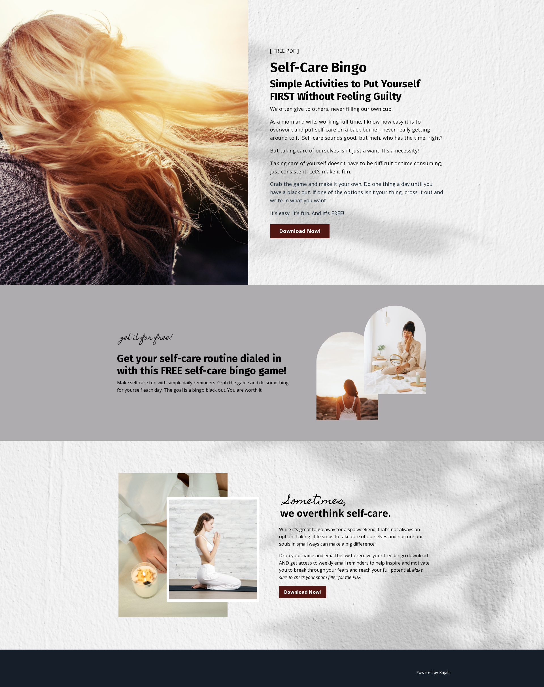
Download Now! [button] (299, 231)
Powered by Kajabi (433, 672)
